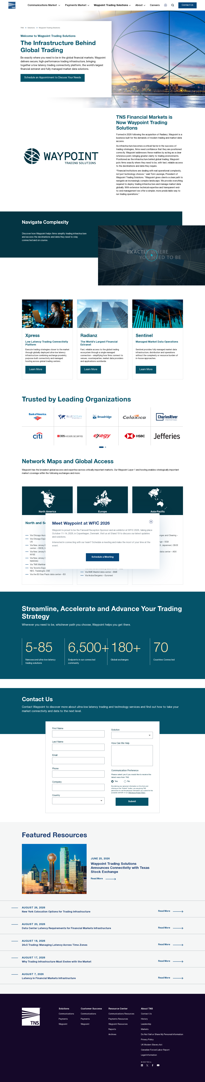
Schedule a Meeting (102, 557)
